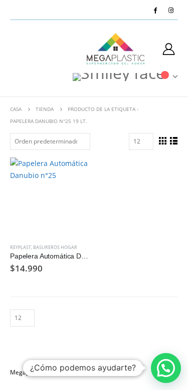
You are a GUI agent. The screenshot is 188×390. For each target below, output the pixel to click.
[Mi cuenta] (169, 49)
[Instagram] (170, 10)
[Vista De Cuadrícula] (162, 140)
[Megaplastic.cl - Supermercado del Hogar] (115, 49)
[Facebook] (155, 10)
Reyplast (20, 247)
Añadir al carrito (73, 174)
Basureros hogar (55, 247)
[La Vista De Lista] (173, 140)
